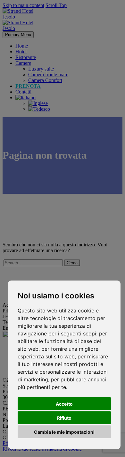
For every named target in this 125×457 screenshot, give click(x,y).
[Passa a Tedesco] (39, 109)
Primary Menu (18, 34)
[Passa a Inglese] (38, 103)
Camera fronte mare (48, 74)
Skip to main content (23, 5)
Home (21, 46)
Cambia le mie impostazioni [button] (64, 432)
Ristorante (25, 57)
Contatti (23, 91)
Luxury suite (41, 68)
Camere (23, 63)
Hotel (21, 51)
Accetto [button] (64, 404)
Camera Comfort (45, 80)
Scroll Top (56, 5)
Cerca (72, 262)
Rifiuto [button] (64, 418)
